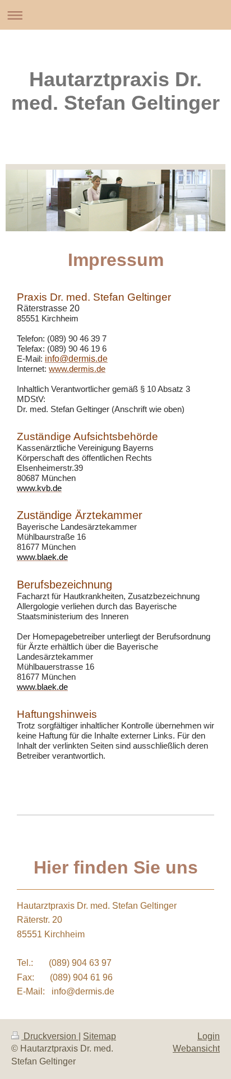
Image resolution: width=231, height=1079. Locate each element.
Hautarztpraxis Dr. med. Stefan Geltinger (115, 91)
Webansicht (196, 1048)
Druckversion (49, 1036)
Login (208, 1036)
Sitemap (99, 1036)
